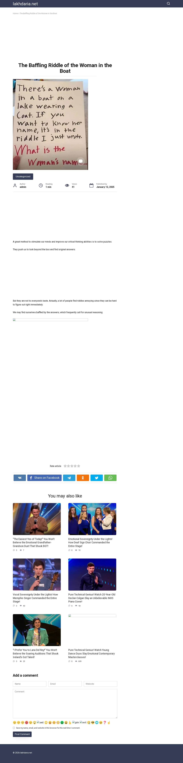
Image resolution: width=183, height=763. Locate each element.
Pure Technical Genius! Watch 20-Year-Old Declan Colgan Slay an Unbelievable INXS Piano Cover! (91, 598)
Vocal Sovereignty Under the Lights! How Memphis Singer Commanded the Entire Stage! (35, 598)
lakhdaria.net (25, 3)
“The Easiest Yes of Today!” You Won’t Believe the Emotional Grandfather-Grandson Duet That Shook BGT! (33, 543)
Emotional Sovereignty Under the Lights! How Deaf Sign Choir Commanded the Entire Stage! (90, 543)
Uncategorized (23, 176)
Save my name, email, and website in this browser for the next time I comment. (48, 728)
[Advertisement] (65, 38)
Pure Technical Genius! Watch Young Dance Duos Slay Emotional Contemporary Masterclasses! (91, 653)
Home (15, 13)
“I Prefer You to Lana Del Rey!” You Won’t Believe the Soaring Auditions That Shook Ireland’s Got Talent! (35, 653)
